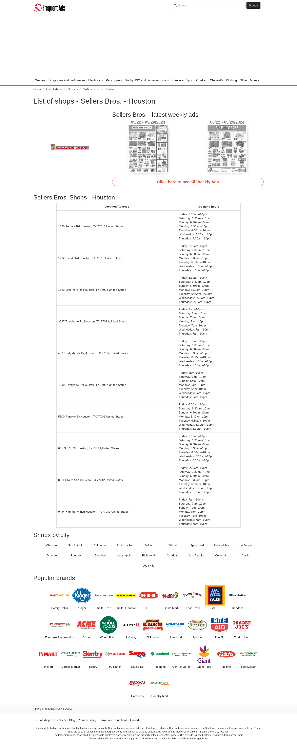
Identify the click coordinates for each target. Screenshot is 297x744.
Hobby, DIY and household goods (147, 80)
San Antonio (75, 545)
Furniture (177, 80)
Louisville (148, 565)
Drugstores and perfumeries (66, 80)
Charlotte (173, 555)
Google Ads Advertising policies (190, 738)
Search (253, 5)
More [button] (254, 80)
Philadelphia (221, 545)
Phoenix (76, 555)
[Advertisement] (148, 46)
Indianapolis (124, 555)
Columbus (100, 545)
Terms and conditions (113, 720)
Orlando (51, 555)
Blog (72, 720)
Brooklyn (100, 555)
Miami (173, 545)
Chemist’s (216, 80)
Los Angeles (197, 555)
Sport (189, 80)
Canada (135, 720)
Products (60, 720)
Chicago (51, 545)
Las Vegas (245, 545)
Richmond (148, 555)
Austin (246, 555)
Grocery (40, 80)
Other (243, 80)
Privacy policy (87, 720)
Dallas (149, 545)
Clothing (231, 80)
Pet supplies (114, 80)
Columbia (221, 555)
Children (201, 80)
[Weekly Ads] (49, 8)
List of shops (43, 720)
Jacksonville (124, 545)
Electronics (95, 80)
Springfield (197, 545)
